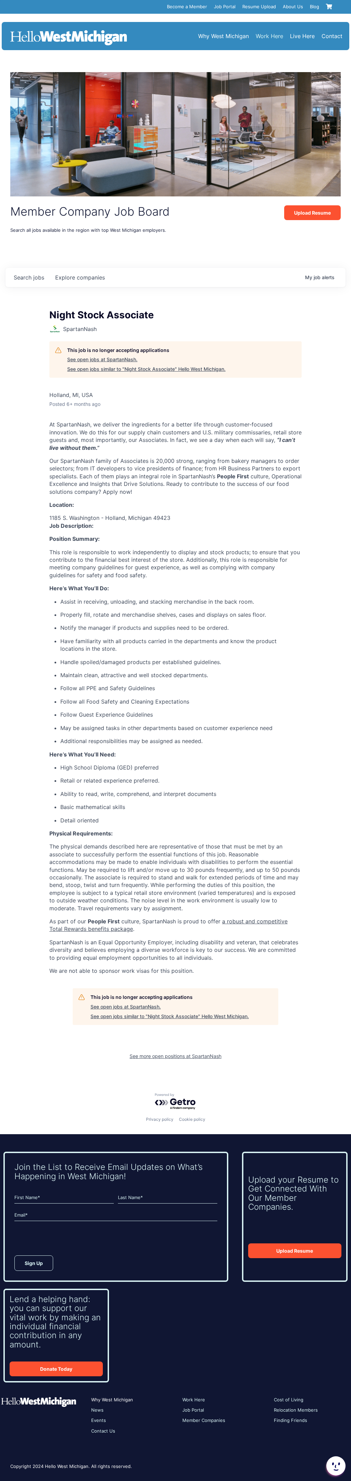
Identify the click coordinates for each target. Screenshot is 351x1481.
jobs (29, 277)
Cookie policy (192, 1119)
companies (80, 277)
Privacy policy (159, 1119)
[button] (335, 1466)
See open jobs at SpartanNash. (102, 359)
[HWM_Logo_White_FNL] (69, 31)
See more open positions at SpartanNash (175, 1056)
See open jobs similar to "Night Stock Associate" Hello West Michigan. (146, 369)
